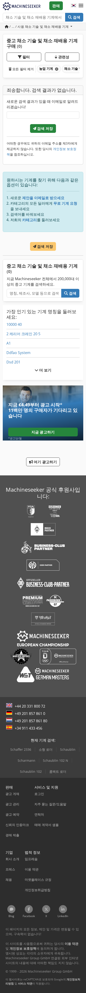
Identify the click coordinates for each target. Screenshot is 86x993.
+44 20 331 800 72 (30, 706)
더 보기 (44, 370)
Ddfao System (18, 352)
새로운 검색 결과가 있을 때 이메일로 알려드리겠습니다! (42, 104)
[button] (81, 5)
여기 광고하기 (45, 461)
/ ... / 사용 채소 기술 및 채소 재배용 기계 (38, 26)
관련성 (63, 56)
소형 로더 (46, 749)
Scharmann (26, 760)
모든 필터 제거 (22, 69)
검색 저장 (44, 128)
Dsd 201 (13, 362)
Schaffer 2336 (20, 749)
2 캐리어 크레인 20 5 (23, 333)
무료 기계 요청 (65, 203)
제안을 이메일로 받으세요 (43, 197)
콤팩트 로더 (57, 771)
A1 (8, 343)
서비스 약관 (25, 983)
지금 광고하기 (43, 432)
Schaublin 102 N (55, 760)
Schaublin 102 (31, 771)
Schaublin (67, 749)
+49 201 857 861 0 (30, 713)
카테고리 (29, 219)
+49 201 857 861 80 (31, 720)
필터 (26, 56)
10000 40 (14, 324)
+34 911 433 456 (28, 728)
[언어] (73, 5)
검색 (76, 17)
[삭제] (56, 69)
